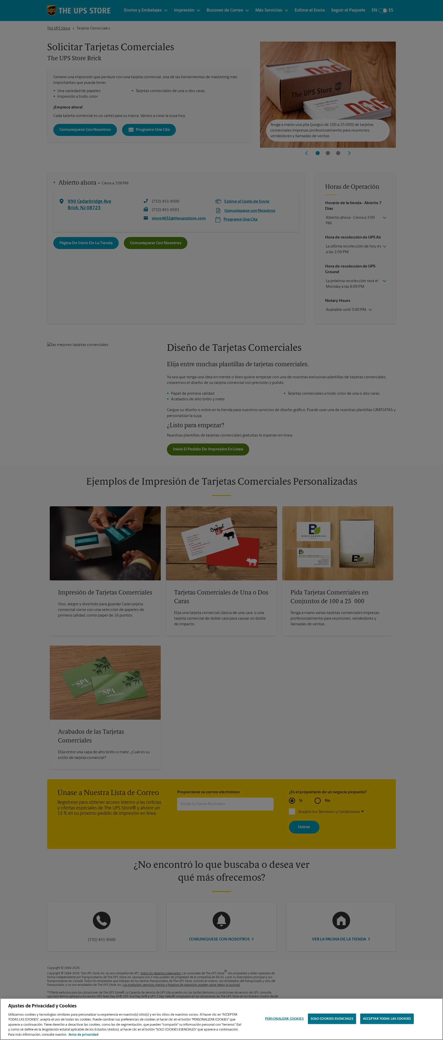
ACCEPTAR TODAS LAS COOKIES (387, 1018)
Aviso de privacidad (83, 1034)
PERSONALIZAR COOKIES (284, 1018)
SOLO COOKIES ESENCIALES (332, 1018)
